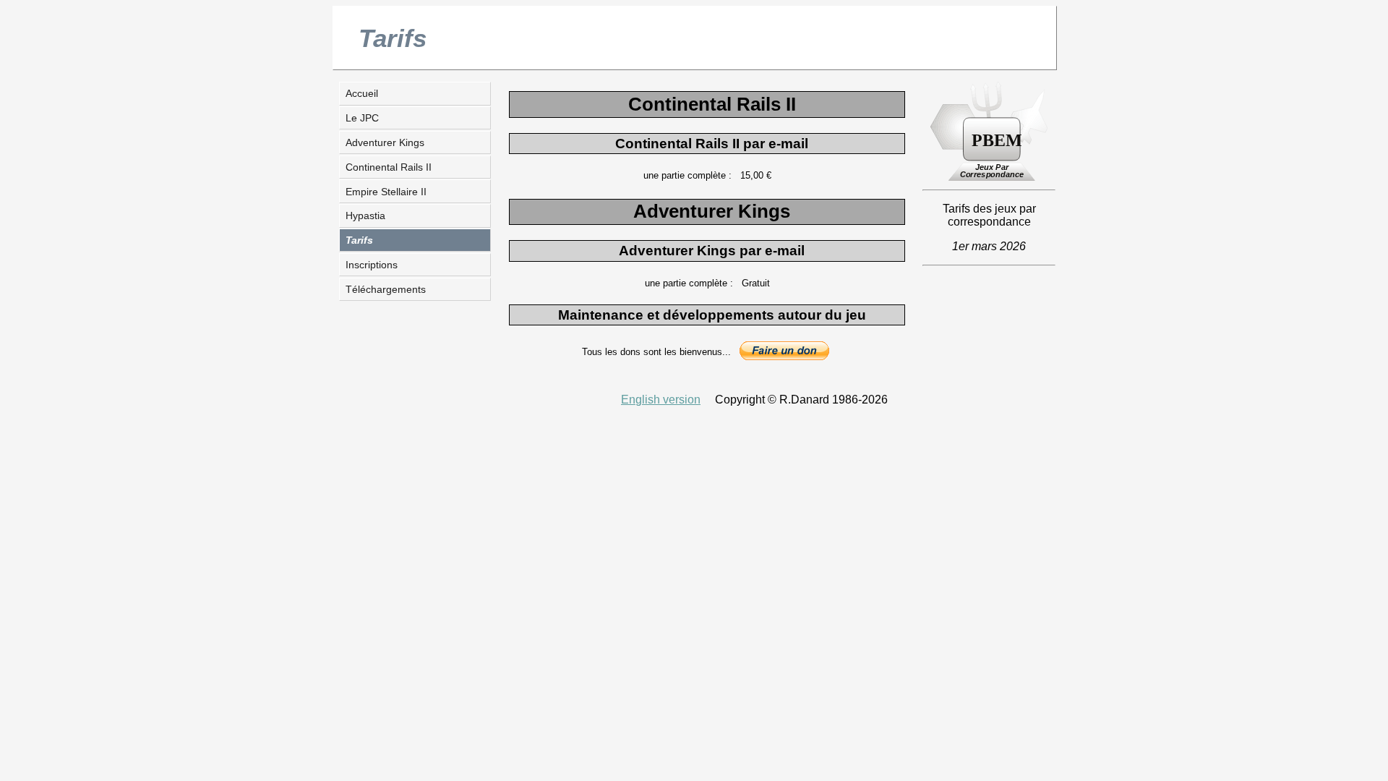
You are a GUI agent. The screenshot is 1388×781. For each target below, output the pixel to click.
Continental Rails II (389, 167)
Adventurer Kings (385, 142)
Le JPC (362, 118)
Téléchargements (386, 289)
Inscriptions (372, 264)
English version (661, 399)
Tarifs (359, 240)
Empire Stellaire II (386, 191)
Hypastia (365, 215)
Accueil (362, 93)
